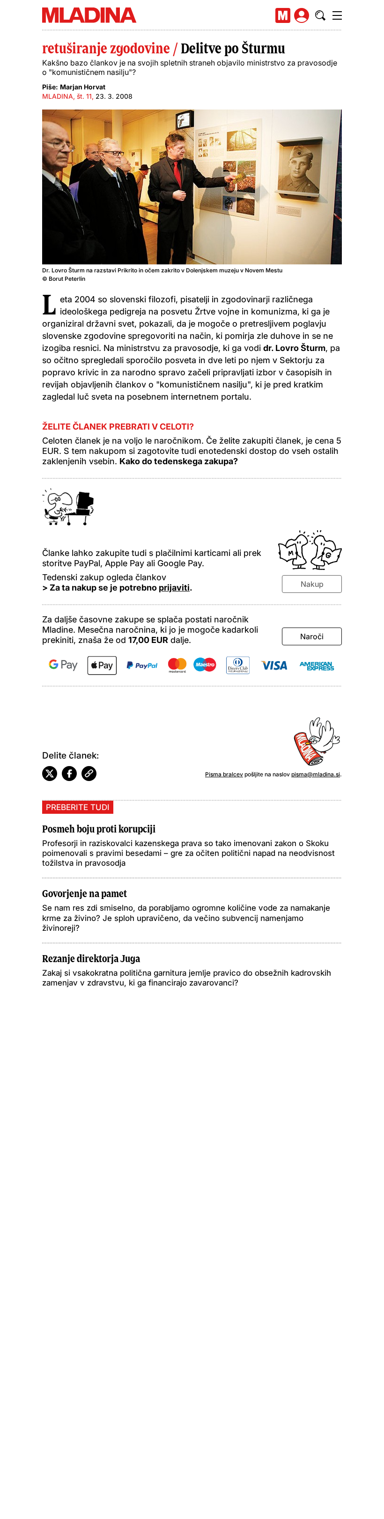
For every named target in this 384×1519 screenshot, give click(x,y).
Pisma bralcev (224, 774)
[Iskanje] (320, 15)
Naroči (312, 636)
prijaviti (174, 587)
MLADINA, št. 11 (67, 96)
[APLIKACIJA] (282, 15)
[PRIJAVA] (301, 15)
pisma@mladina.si (315, 774)
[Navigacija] (337, 15)
